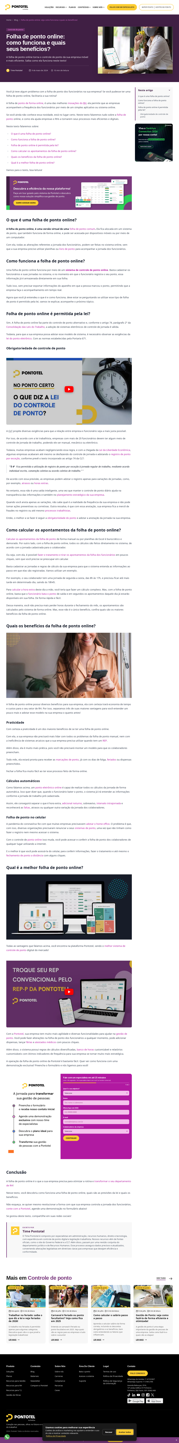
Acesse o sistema (86, 1376)
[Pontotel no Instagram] (143, 1395)
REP (105, 740)
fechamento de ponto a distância (24, 855)
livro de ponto (67, 248)
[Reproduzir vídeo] (69, 389)
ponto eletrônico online (48, 787)
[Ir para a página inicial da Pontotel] (16, 7)
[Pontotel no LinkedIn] (133, 1395)
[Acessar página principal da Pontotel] (20, 1417)
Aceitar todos (125, 1432)
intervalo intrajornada (109, 803)
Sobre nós (59, 1371)
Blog (32, 1371)
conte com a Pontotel (18, 1208)
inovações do (77, 103)
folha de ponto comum (82, 228)
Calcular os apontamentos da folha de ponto (31, 539)
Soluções (49, 7)
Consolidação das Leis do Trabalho (25, 326)
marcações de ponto (67, 759)
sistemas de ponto (85, 828)
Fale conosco (137, 1373)
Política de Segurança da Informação (112, 1382)
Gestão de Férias (13, 1395)
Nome (65, 1098)
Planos (72, 7)
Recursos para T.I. (14, 1390)
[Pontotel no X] (152, 1395)
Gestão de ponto (163, 7)
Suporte (82, 1381)
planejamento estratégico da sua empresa (80, 494)
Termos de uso (109, 1371)
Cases (57, 1390)
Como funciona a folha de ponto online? (152, 101)
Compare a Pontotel (39, 1385)
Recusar (108, 1432)
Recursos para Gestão (15, 1381)
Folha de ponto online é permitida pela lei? (153, 108)
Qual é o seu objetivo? (71, 1089)
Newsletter (35, 1381)
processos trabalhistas (57, 510)
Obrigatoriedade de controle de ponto (154, 115)
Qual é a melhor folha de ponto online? (33, 162)
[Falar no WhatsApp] (7, 1437)
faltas (27, 807)
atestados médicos (45, 1042)
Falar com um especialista (122, 7)
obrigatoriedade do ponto (61, 517)
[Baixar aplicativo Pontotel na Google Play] (135, 1400)
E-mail (65, 1117)
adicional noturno (72, 803)
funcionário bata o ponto (42, 593)
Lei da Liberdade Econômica (114, 450)
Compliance (60, 1381)
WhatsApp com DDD (70, 1108)
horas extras (41, 483)
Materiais (35, 1376)
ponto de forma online (30, 103)
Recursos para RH (14, 1385)
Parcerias (59, 1385)
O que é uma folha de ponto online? (154, 96)
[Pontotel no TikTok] (129, 1395)
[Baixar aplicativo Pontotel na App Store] (154, 1400)
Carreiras (59, 1376)
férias (29, 1042)
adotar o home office (98, 823)
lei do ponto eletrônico (19, 338)
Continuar (71, 1138)
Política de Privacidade (113, 1376)
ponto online (35, 839)
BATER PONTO (147, 7)
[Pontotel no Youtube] (138, 1395)
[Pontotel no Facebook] (147, 1395)
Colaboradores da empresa (73, 1127)
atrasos (26, 483)
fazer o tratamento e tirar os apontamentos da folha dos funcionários (76, 554)
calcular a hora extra (23, 589)
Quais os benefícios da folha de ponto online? (36, 156)
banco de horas (86, 1049)
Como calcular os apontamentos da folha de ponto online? (43, 151)
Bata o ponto (84, 1371)
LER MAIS (12, 1340)
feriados (111, 759)
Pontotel (19, 1033)
